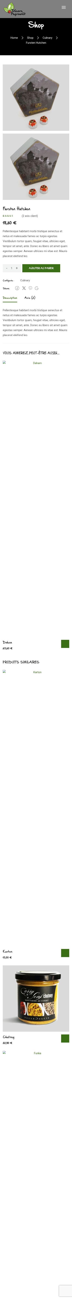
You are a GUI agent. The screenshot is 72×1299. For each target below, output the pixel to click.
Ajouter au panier (41, 268)
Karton (7, 951)
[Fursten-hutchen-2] (36, 97)
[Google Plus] (36, 288)
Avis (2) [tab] (29, 298)
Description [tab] (10, 298)
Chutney (8, 1036)
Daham (7, 642)
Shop (30, 37)
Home (14, 37)
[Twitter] (24, 288)
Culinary (47, 37)
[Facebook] (17, 288)
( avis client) (30, 216)
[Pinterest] (30, 288)
